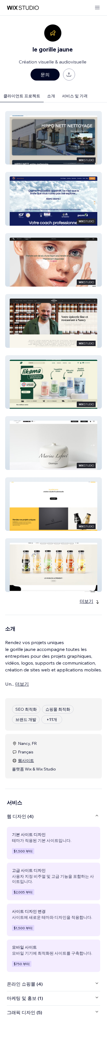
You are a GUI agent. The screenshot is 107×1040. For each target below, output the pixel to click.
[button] (53, 138)
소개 (51, 95)
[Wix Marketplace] (23, 8)
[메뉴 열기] (97, 8)
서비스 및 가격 (75, 95)
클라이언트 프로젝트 (21, 95)
